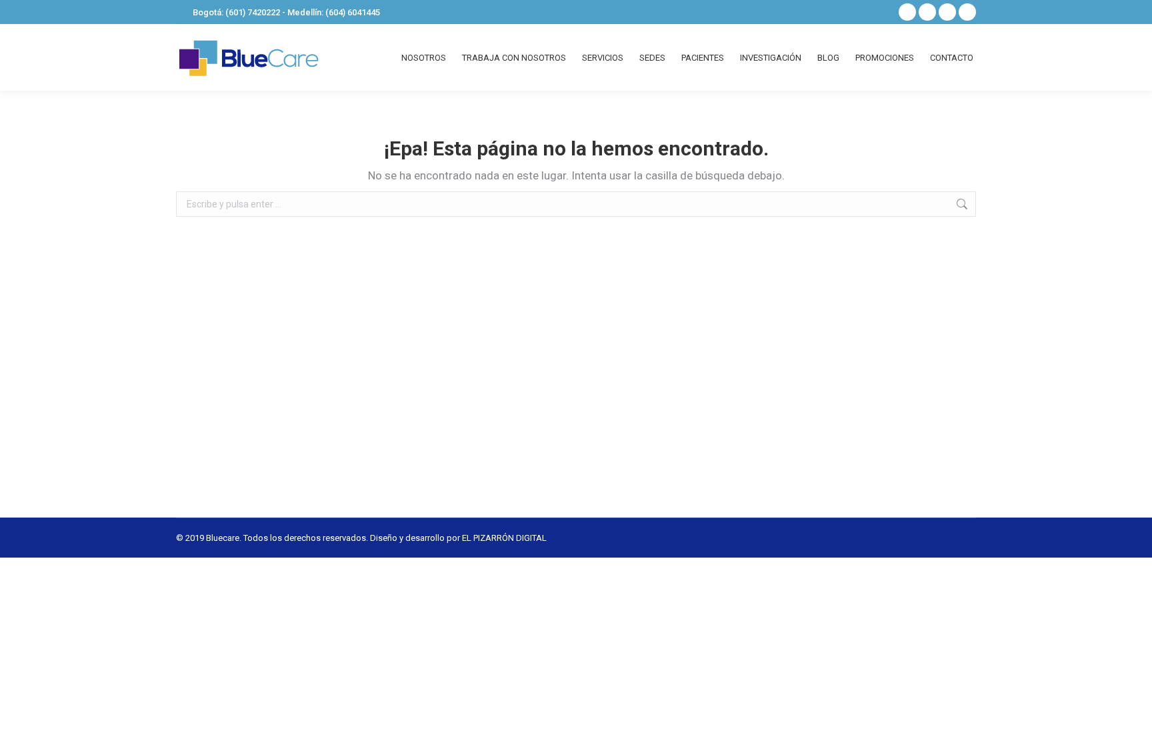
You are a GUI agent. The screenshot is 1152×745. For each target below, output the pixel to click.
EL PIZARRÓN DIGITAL (504, 538)
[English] (877, 10)
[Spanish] (860, 10)
